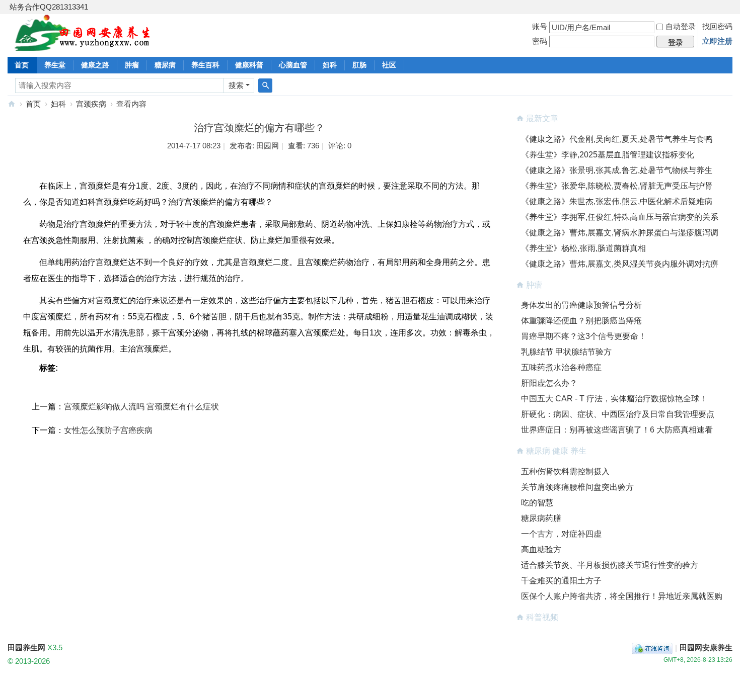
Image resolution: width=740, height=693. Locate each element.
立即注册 (717, 41)
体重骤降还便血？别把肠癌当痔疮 (581, 320)
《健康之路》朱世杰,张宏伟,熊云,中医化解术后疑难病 (616, 201)
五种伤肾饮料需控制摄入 (565, 471)
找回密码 (717, 26)
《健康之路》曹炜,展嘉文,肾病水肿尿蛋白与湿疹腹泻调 (619, 232)
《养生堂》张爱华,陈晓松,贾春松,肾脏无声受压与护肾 (616, 186)
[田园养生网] (83, 45)
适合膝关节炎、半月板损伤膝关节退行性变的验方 (609, 565)
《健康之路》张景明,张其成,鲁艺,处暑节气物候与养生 (616, 170)
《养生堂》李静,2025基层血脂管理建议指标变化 (607, 154)
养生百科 (205, 65)
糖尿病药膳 (541, 518)
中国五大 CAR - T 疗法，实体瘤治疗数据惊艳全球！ (614, 398)
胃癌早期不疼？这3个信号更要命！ (583, 336)
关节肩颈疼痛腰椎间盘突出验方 (577, 487)
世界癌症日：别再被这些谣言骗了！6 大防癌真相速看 (617, 429)
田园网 (267, 145)
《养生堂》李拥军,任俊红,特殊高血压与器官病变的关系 (619, 217)
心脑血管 (293, 65)
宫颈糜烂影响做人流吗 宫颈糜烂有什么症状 (141, 406)
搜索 (236, 85)
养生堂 (54, 65)
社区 (389, 65)
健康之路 (95, 65)
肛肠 (359, 65)
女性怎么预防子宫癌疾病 (108, 430)
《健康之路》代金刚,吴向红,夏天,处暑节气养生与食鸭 (616, 139)
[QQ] (652, 647)
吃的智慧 (537, 502)
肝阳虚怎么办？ (549, 383)
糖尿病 (165, 65)
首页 (22, 65)
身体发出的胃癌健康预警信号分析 (581, 305)
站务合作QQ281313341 (49, 7)
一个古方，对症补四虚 (561, 534)
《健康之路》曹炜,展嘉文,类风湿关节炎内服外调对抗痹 (619, 263)
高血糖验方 (541, 549)
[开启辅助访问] (729, 7)
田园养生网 (12, 104)
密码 (539, 41)
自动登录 (680, 26)
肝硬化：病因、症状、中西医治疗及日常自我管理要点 (617, 414)
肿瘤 (132, 65)
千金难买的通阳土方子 (561, 580)
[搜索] (265, 85)
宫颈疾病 (91, 104)
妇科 (330, 65)
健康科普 (249, 65)
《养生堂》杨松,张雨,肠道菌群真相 (583, 248)
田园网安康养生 (706, 647)
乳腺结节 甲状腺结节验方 (566, 352)
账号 (539, 26)
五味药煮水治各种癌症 (561, 367)
